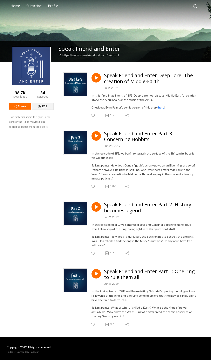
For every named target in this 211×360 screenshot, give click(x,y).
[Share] (127, 115)
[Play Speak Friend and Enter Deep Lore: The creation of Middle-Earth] (96, 78)
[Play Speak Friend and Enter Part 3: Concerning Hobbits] (96, 136)
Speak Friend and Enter (89, 48)
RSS (44, 106)
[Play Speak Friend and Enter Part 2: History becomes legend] (96, 207)
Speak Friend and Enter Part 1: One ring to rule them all (149, 274)
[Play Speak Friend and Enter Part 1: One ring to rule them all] (96, 274)
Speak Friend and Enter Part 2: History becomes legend (147, 208)
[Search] (195, 6)
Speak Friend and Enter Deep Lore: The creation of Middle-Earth (148, 78)
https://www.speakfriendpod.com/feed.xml (90, 55)
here (161, 107)
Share (22, 106)
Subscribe (34, 6)
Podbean (34, 351)
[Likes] (93, 115)
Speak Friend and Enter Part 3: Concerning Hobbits (138, 137)
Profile (53, 6)
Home (15, 6)
